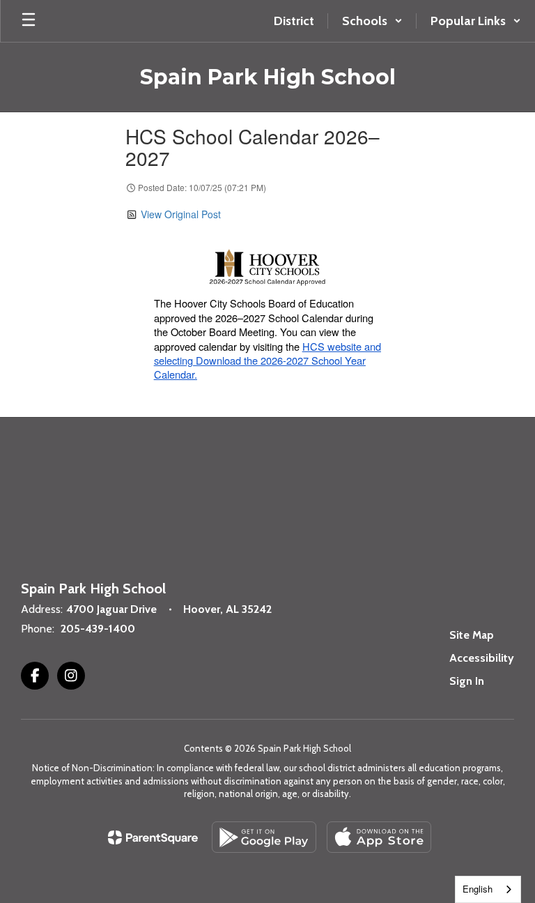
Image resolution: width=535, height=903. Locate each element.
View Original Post (181, 214)
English (478, 888)
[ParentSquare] (152, 837)
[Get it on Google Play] (264, 837)
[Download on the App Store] (379, 837)
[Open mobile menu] (28, 21)
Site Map (471, 635)
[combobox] (488, 889)
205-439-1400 (98, 628)
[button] (372, 21)
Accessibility (481, 658)
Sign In (466, 681)
